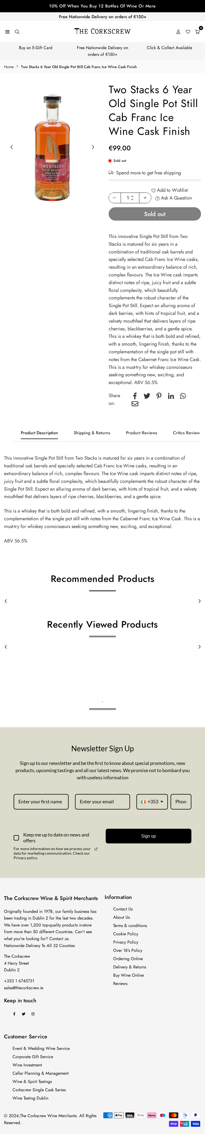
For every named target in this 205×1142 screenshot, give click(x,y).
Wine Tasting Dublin (30, 1098)
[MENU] (7, 31)
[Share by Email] (135, 403)
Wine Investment (27, 1065)
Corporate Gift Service (33, 1057)
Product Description (39, 433)
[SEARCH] (17, 31)
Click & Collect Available (169, 48)
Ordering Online (128, 959)
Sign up (148, 836)
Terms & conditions (130, 925)
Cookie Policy (125, 934)
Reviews (120, 983)
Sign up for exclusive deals (102, 6)
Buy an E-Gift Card (35, 48)
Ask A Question (176, 197)
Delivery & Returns (129, 967)
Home (9, 66)
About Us (121, 917)
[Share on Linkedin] (171, 396)
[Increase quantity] (145, 198)
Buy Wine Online (128, 975)
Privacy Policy (125, 942)
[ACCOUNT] (178, 31)
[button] (93, 147)
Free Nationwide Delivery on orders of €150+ (102, 17)
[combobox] (152, 801)
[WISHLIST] (188, 31)
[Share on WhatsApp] (183, 396)
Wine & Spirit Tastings (32, 1081)
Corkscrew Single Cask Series (39, 1090)
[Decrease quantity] (115, 198)
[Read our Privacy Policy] (96, 849)
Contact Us (123, 909)
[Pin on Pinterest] (159, 396)
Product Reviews (141, 433)
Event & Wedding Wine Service (41, 1048)
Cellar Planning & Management (41, 1073)
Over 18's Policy (127, 950)
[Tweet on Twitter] (147, 396)
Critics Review (186, 433)
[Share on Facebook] (135, 396)
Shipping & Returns (92, 433)
